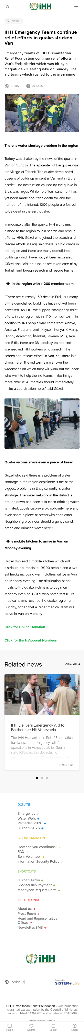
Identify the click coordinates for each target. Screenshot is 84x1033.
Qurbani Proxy (29, 880)
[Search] (7, 6)
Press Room (27, 913)
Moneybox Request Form (37, 890)
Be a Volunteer (29, 856)
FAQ (21, 852)
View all (70, 664)
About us (25, 909)
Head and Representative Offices (37, 920)
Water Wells (27, 818)
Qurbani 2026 (29, 828)
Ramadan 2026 (30, 823)
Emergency (26, 813)
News (15, 20)
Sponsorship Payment (35, 885)
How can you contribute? (37, 847)
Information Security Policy (38, 861)
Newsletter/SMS (30, 927)
